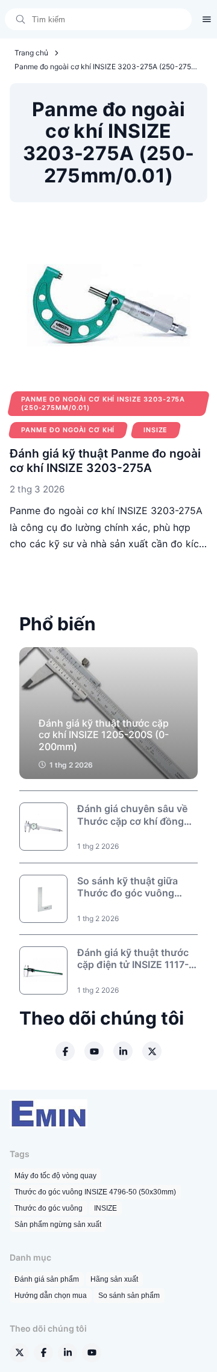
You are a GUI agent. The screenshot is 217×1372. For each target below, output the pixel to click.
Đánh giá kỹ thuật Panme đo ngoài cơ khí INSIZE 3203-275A (105, 460)
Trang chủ (31, 52)
